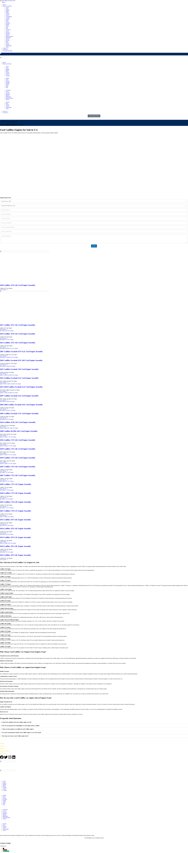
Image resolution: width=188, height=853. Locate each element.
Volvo (7, 47)
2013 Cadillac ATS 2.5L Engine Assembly (15, 537)
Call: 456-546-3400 (7, 51)
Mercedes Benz (9, 36)
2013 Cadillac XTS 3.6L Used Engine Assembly (17, 343)
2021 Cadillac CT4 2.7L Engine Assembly (15, 511)
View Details (3, 289)
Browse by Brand (7, 63)
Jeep (7, 27)
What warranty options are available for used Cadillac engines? (18, 729)
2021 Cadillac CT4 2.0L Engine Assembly (15, 502)
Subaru (7, 43)
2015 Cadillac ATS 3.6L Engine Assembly (15, 520)
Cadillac (8, 14)
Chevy (7, 15)
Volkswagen (9, 45)
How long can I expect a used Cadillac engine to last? (15, 736)
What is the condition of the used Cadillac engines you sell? (16, 722)
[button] (94, 722)
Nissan (7, 39)
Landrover (8, 29)
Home (4, 4)
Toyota (7, 44)
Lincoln (7, 32)
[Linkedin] (14, 757)
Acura (7, 7)
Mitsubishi (8, 37)
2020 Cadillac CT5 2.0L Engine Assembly (15, 493)
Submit (94, 246)
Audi (7, 8)
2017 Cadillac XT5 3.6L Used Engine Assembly (17, 325)
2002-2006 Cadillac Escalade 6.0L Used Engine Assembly (21, 405)
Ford (7, 20)
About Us (5, 48)
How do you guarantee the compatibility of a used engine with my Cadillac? (21, 725)
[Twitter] (6, 757)
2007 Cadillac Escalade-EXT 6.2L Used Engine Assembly (21, 351)
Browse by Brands (7, 6)
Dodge (7, 19)
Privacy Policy (3, 753)
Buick (7, 12)
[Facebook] (2, 757)
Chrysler (8, 18)
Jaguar (7, 25)
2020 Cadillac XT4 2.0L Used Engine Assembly (17, 285)
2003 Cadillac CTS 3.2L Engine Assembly (15, 484)
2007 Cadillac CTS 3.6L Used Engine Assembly (17, 467)
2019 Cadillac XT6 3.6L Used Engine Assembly (17, 334)
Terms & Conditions (4, 751)
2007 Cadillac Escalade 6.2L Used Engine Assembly (19, 396)
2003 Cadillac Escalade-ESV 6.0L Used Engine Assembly (21, 360)
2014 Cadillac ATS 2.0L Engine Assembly (15, 546)
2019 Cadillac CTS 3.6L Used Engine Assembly (17, 458)
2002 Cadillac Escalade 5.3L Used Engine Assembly (19, 413)
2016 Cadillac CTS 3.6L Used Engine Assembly (17, 440)
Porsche (8, 40)
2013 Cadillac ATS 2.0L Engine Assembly (15, 555)
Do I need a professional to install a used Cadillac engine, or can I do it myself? (21, 732)
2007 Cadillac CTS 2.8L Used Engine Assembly (17, 475)
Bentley (7, 10)
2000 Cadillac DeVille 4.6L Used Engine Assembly (18, 431)
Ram (7, 41)
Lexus (7, 31)
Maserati (8, 33)
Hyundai (8, 23)
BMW (7, 11)
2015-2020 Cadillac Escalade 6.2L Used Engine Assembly (21, 387)
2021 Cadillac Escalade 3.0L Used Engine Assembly (19, 369)
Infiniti (7, 24)
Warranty (2, 748)
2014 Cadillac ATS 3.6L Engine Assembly (15, 528)
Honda (7, 21)
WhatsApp (6, 851)
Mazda (7, 35)
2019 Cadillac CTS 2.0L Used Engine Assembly (17, 449)
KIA (7, 28)
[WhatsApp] (3, 851)
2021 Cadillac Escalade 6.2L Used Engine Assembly (19, 378)
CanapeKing (9, 16)
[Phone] (3, 849)
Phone (5, 849)
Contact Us (5, 49)
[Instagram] (10, 757)
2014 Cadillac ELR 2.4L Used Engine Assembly (17, 422)
